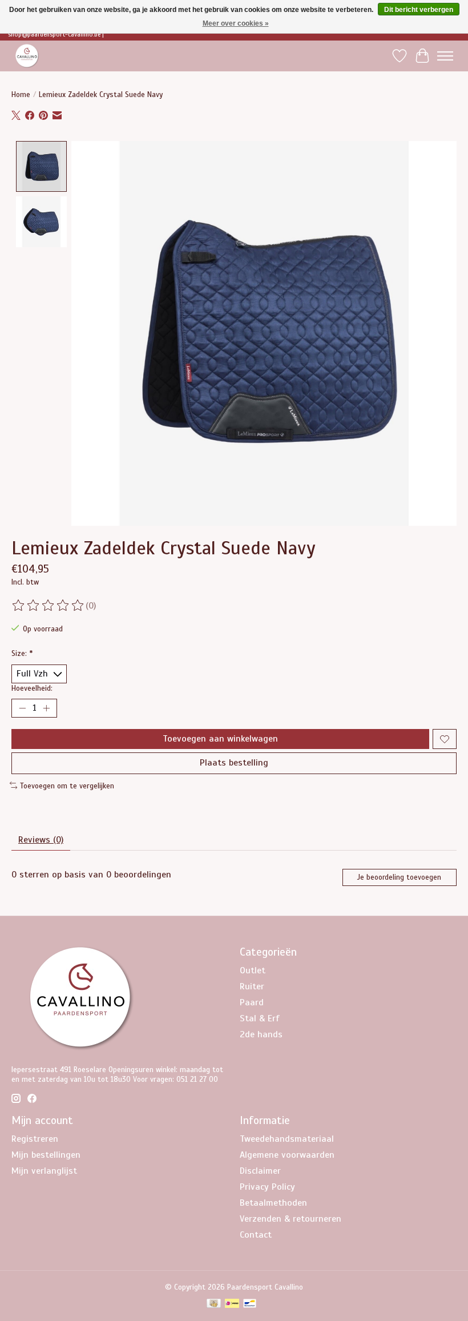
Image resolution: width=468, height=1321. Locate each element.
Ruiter (252, 986)
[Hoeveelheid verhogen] (46, 708)
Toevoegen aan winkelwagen (220, 738)
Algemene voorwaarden (287, 1155)
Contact (256, 1235)
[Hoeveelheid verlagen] (22, 708)
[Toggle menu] (445, 56)
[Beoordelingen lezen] (48, 606)
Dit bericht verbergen (418, 10)
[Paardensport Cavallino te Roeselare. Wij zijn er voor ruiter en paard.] (27, 55)
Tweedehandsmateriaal (287, 1139)
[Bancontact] (250, 1304)
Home (20, 94)
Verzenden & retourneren (290, 1219)
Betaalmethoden (273, 1203)
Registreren (34, 1139)
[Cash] (214, 1304)
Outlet (252, 970)
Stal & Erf (260, 1018)
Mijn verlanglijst (44, 1171)
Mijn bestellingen (45, 1155)
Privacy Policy (267, 1187)
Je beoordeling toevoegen (399, 877)
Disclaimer (260, 1171)
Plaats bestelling (234, 762)
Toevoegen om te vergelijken (67, 786)
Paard (252, 1002)
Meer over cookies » (236, 23)
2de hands (261, 1034)
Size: (22, 653)
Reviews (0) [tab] (40, 839)
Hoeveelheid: (32, 688)
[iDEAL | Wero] (232, 1304)
